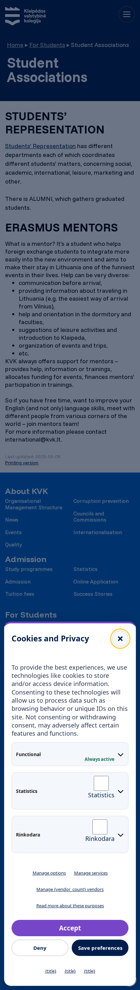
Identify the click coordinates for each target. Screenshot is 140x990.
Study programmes (29, 569)
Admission (25, 559)
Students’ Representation (40, 146)
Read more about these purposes (70, 906)
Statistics (85, 569)
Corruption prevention (101, 501)
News (11, 519)
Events (13, 532)
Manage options (49, 873)
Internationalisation (97, 532)
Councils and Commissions (89, 516)
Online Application (95, 581)
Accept (70, 928)
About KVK (26, 491)
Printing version (21, 463)
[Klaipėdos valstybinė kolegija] (25, 17)
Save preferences (100, 947)
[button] (120, 638)
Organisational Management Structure (33, 504)
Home (15, 45)
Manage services (91, 873)
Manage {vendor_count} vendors (70, 889)
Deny (40, 947)
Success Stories (92, 594)
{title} (50, 971)
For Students (47, 45)
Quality (13, 544)
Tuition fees (19, 594)
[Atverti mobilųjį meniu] (127, 14)
